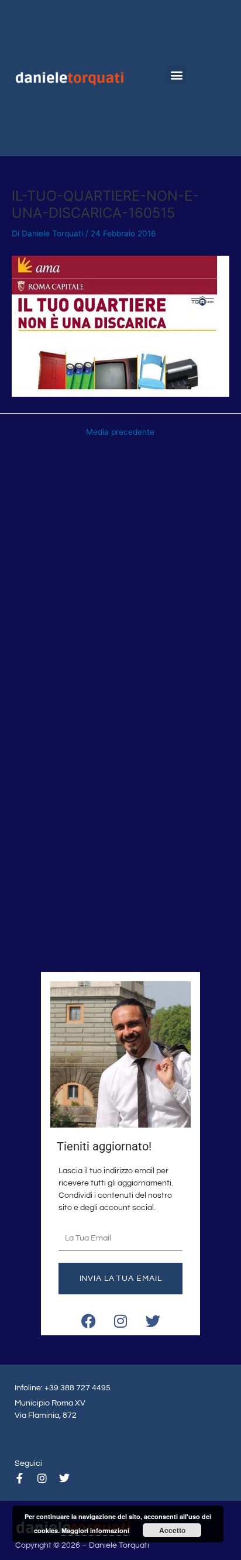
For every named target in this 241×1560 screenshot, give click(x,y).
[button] (176, 75)
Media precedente (120, 432)
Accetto (172, 1530)
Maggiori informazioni (95, 1530)
